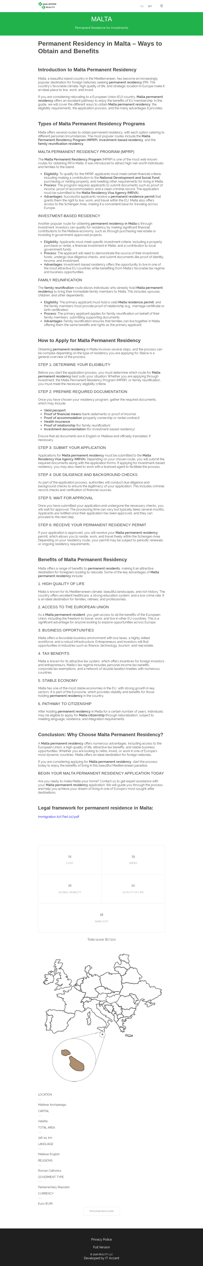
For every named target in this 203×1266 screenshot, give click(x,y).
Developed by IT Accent (101, 1258)
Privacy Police (101, 1239)
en (150, 6)
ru (142, 6)
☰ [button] (161, 6)
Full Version (101, 1247)
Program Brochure (101, 1211)
